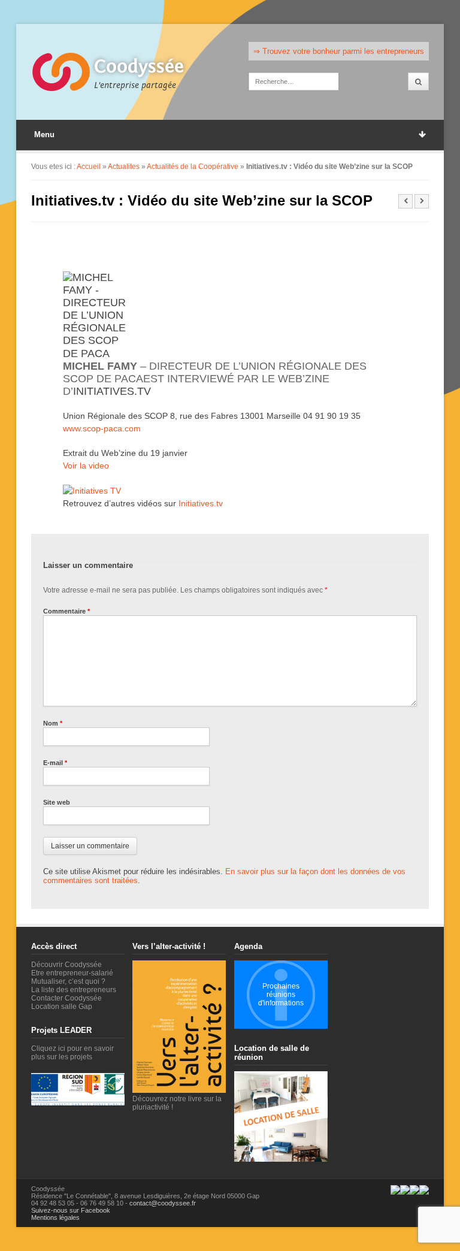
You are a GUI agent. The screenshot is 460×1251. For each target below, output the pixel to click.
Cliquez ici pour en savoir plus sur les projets (72, 1052)
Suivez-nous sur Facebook (70, 1210)
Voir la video (86, 465)
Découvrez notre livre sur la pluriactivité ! (177, 1103)
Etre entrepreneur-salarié (72, 973)
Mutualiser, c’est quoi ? (68, 981)
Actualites (124, 166)
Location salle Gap (61, 1006)
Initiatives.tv (112, 391)
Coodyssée (139, 66)
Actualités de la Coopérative (192, 166)
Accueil (89, 166)
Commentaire (66, 611)
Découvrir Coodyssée (66, 964)
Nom (52, 723)
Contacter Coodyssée (66, 998)
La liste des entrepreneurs (73, 990)
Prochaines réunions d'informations (281, 994)
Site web (56, 802)
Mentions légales (55, 1217)
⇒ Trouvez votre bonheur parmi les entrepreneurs (338, 51)
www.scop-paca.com (102, 428)
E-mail (55, 762)
